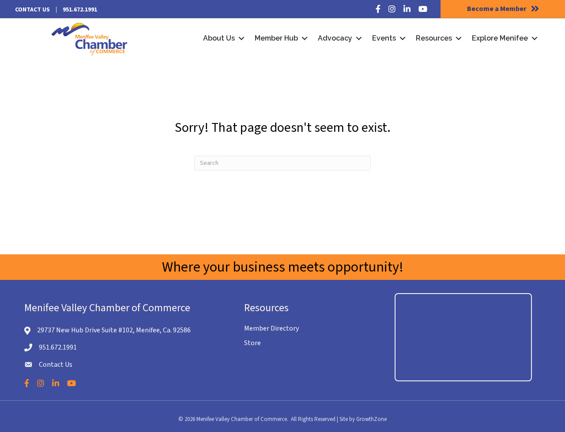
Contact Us (32, 10)
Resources (434, 38)
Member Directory (271, 328)
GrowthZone (371, 419)
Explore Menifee (500, 38)
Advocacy (335, 38)
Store (252, 343)
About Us (219, 38)
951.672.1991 (80, 10)
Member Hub (276, 38)
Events (384, 38)
